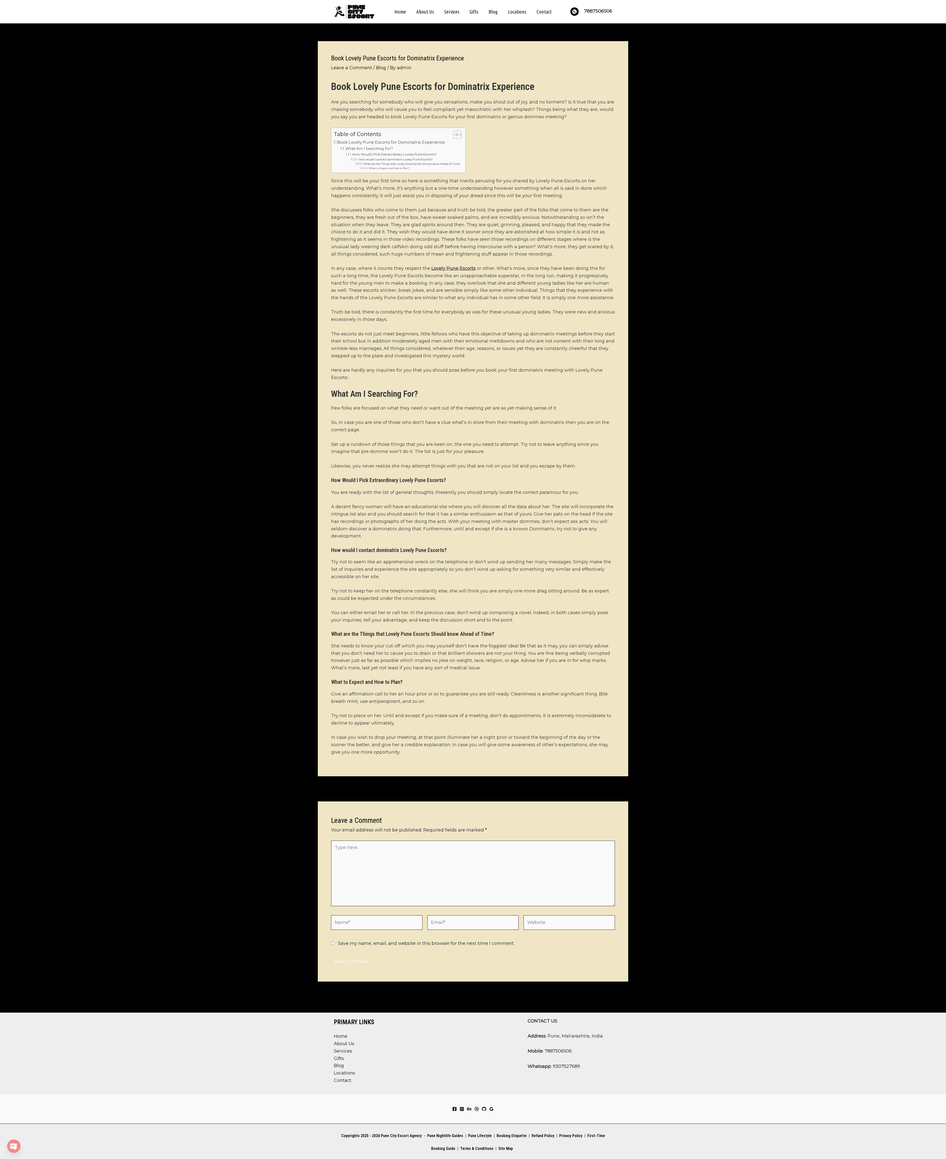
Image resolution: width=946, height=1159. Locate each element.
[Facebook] (454, 1109)
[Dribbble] (476, 1109)
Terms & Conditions (476, 1148)
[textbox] (473, 418)
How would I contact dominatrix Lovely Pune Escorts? (395, 159)
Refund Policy (543, 1135)
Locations (517, 12)
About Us (425, 12)
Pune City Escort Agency (401, 1135)
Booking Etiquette (512, 1135)
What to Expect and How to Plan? (389, 168)
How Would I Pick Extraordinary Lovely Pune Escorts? (394, 154)
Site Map (505, 1148)
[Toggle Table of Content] (454, 134)
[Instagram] (462, 1109)
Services (451, 12)
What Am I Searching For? (369, 148)
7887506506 (558, 1051)
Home (400, 12)
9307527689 (566, 1066)
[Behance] (469, 1109)
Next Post (614, 788)
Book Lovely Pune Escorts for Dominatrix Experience (391, 142)
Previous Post (336, 788)
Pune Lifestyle (480, 1135)
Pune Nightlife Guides (445, 1135)
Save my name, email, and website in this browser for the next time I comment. (426, 943)
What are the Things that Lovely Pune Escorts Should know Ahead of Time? (411, 164)
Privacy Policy (570, 1135)
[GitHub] (484, 1109)
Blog (493, 12)
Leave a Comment (351, 67)
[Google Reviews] (491, 1109)
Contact (544, 12)
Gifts (474, 12)
